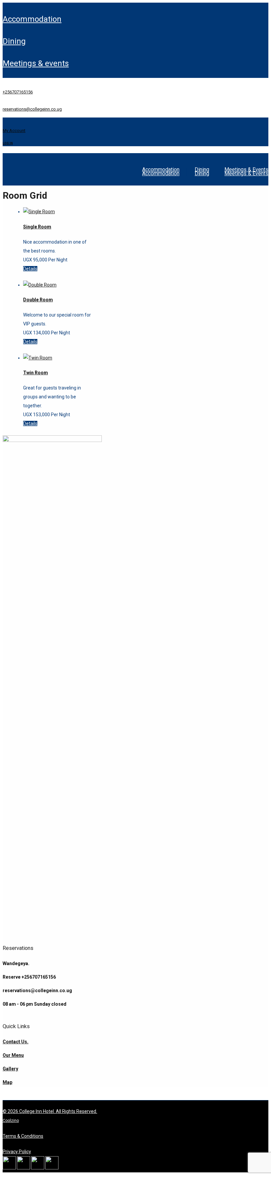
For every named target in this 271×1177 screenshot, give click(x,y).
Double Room (38, 299)
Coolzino (11, 1120)
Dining (14, 41)
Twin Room (35, 372)
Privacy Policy (17, 1151)
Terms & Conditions (23, 1136)
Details (30, 268)
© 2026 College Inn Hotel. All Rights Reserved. (50, 1111)
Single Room (37, 226)
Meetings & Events (36, 63)
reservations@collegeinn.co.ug (32, 109)
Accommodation (32, 19)
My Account (14, 130)
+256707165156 (18, 91)
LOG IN (8, 143)
